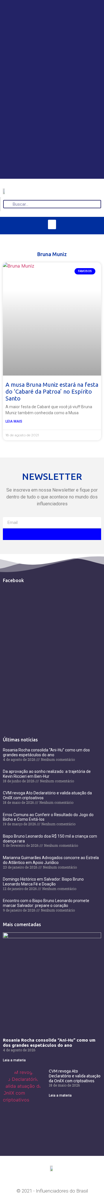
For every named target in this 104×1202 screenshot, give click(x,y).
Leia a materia (14, 1060)
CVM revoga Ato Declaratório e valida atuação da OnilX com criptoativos (75, 1076)
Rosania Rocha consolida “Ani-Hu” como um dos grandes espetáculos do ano (46, 752)
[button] (52, 224)
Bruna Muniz (52, 254)
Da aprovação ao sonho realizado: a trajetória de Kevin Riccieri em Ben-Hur (47, 774)
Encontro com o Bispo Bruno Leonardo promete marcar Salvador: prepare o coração (46, 903)
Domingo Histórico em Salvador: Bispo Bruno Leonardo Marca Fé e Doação (43, 881)
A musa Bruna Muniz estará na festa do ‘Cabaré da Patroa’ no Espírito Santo (51, 391)
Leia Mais (13, 421)
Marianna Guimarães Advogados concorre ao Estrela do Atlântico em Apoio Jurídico (51, 860)
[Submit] (52, 534)
